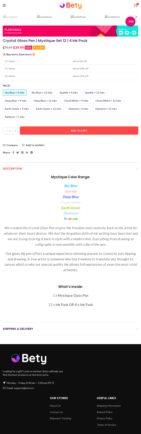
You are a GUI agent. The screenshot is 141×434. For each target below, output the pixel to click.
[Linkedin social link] (27, 152)
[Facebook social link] (13, 152)
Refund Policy (105, 412)
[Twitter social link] (17, 152)
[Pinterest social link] (22, 152)
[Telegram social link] (31, 152)
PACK (6, 85)
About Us (55, 405)
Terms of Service (106, 424)
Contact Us (56, 412)
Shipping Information (109, 405)
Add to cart (79, 130)
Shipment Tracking (60, 418)
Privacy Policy (104, 418)
